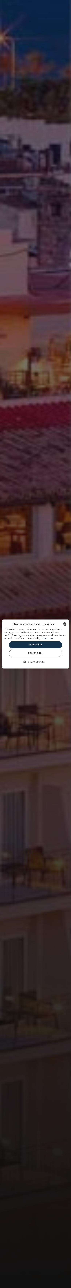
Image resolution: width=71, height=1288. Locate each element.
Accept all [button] (35, 644)
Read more (48, 638)
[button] (35, 662)
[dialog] (35, 643)
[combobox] (64, 624)
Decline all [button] (35, 653)
